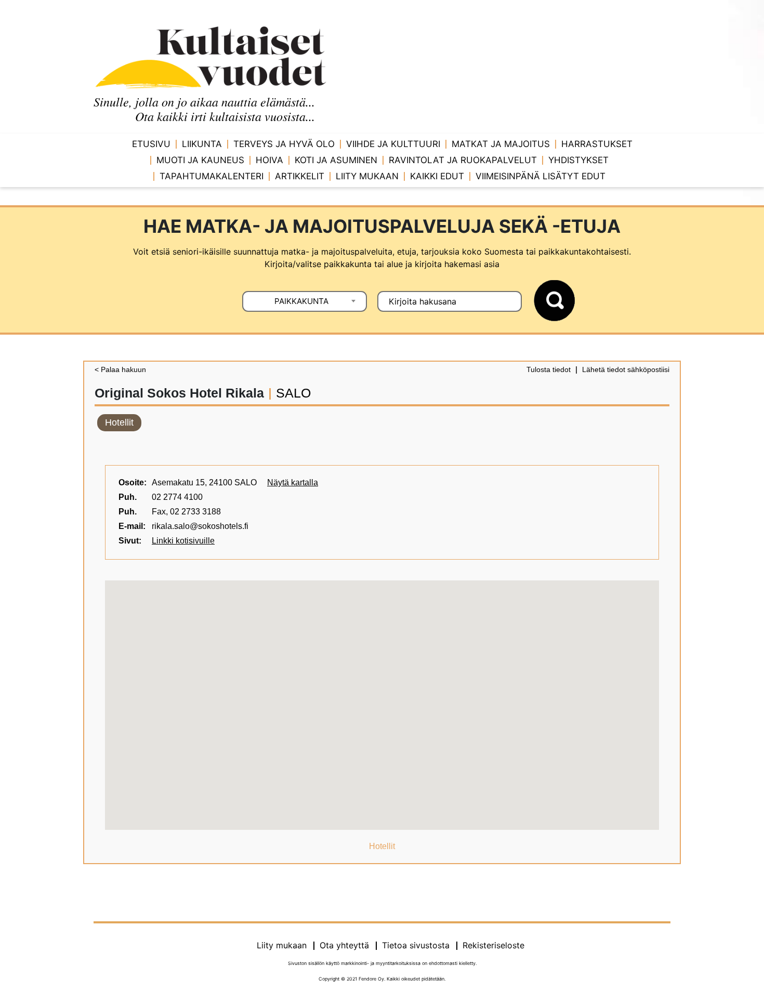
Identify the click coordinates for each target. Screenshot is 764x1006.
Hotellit (119, 422)
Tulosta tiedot (548, 369)
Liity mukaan (367, 176)
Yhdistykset (578, 160)
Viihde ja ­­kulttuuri (393, 144)
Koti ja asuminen (336, 160)
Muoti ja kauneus (200, 160)
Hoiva (269, 160)
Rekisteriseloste (493, 945)
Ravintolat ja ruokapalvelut (463, 160)
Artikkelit (299, 176)
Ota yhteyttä (344, 945)
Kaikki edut (437, 176)
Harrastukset (597, 144)
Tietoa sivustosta (416, 945)
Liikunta (202, 144)
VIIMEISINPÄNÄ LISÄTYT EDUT (540, 176)
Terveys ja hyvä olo (284, 144)
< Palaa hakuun (120, 369)
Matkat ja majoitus (501, 144)
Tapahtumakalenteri (212, 176)
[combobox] (304, 301)
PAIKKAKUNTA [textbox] (301, 301)
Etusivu (151, 144)
